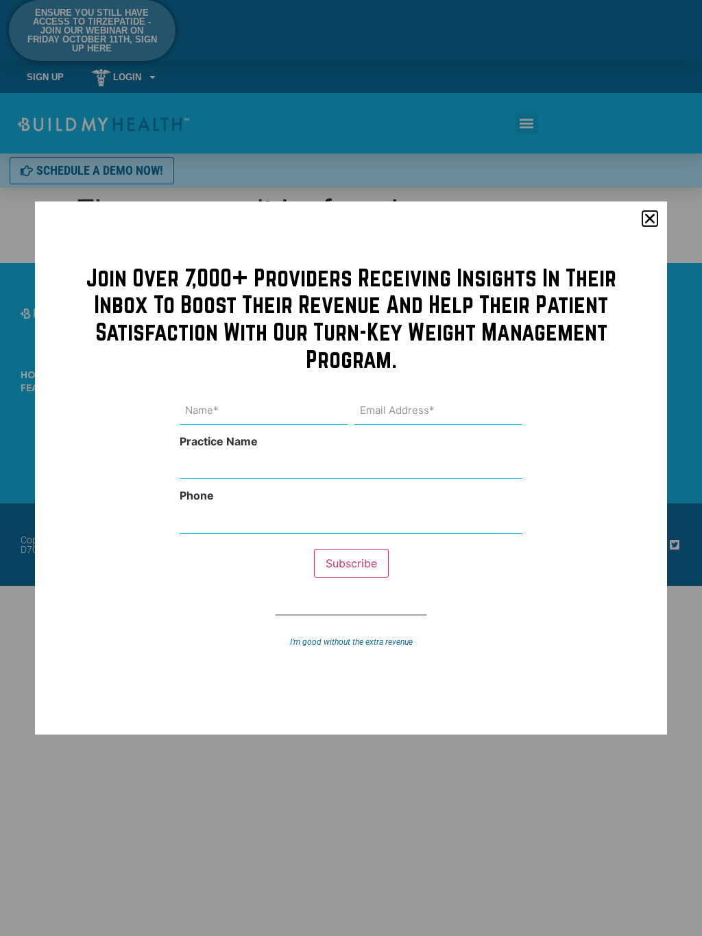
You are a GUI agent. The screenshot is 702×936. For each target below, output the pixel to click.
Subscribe (351, 563)
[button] (650, 218)
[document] (351, 468)
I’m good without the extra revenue (351, 642)
